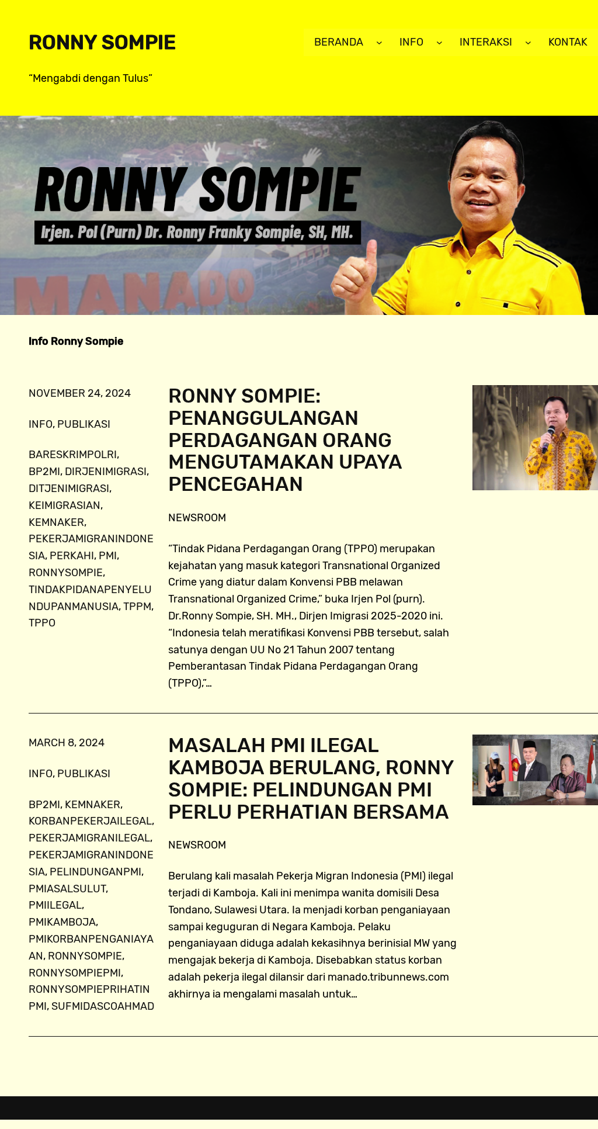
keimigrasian (64, 505)
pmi (108, 555)
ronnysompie (66, 572)
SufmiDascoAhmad (102, 1006)
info (41, 424)
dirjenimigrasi (106, 471)
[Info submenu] (439, 42)
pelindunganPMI (95, 871)
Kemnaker (56, 522)
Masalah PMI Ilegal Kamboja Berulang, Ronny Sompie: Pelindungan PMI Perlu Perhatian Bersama (311, 779)
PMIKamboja (62, 922)
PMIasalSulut (67, 888)
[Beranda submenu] (379, 42)
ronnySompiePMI (75, 973)
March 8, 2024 (67, 742)
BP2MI (44, 471)
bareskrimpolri (73, 454)
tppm (137, 606)
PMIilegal (55, 905)
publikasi (83, 424)
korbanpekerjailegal (90, 821)
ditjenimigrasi (69, 488)
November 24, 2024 (80, 393)
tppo (42, 623)
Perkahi (72, 555)
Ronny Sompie (102, 42)
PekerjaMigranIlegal (89, 838)
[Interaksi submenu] (528, 42)
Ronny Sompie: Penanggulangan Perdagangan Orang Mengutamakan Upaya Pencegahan (285, 440)
